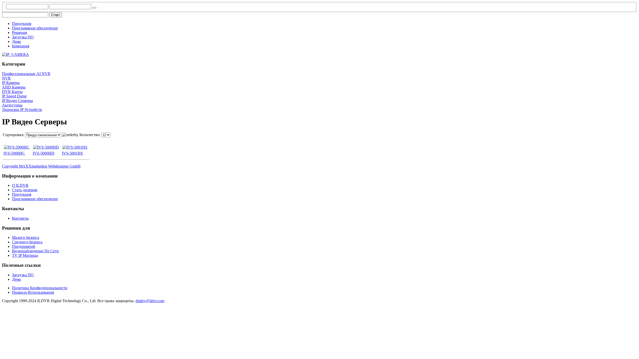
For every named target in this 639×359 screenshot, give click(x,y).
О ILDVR (20, 185)
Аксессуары (12, 105)
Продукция (21, 23)
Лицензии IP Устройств (22, 109)
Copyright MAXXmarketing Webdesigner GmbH (41, 166)
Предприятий (23, 246)
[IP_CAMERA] (15, 54)
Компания (20, 46)
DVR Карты (12, 92)
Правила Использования (33, 292)
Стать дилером (24, 190)
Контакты (20, 218)
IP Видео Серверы (17, 100)
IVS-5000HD (43, 153)
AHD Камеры (13, 87)
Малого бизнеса (25, 237)
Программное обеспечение (35, 28)
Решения (19, 32)
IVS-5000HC (14, 153)
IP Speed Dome (14, 96)
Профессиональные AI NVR (26, 74)
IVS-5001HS (72, 153)
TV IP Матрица (25, 255)
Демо (16, 41)
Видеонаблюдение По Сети (35, 251)
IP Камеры (11, 83)
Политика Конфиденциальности (39, 288)
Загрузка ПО (23, 37)
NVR (6, 78)
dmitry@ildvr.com (150, 301)
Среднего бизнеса (27, 242)
